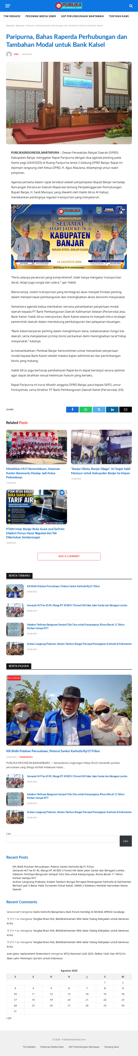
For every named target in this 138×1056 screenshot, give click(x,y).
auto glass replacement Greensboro (28, 953)
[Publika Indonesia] (69, 6)
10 (15, 994)
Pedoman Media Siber (41, 16)
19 (51, 999)
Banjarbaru (14, 678)
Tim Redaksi (12, 16)
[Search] (131, 6)
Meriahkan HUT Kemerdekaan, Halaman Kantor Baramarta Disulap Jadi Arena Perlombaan (33, 473)
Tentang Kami (119, 16)
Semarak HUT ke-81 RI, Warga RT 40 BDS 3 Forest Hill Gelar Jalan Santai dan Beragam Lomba (77, 605)
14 (87, 994)
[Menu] (7, 6)
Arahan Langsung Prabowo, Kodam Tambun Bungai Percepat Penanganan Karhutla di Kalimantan (79, 644)
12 (51, 994)
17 (15, 999)
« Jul (8, 1018)
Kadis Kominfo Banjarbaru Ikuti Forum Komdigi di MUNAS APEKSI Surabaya (79, 912)
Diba (16, 54)
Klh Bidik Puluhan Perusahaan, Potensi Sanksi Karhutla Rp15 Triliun (63, 586)
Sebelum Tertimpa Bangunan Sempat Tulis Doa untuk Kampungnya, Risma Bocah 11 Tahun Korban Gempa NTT (76, 627)
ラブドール (13, 919)
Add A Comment (69, 556)
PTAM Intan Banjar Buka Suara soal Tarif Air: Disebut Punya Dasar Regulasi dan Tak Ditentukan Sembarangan (35, 533)
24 (15, 1005)
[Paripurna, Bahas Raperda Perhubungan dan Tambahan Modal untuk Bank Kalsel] (69, 103)
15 (105, 994)
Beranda (10, 25)
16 (122, 994)
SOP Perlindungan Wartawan (82, 16)
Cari (8, 833)
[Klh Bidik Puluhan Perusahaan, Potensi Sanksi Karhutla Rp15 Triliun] (15, 591)
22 (105, 999)
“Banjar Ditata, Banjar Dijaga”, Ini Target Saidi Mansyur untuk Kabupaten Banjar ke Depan (100, 471)
